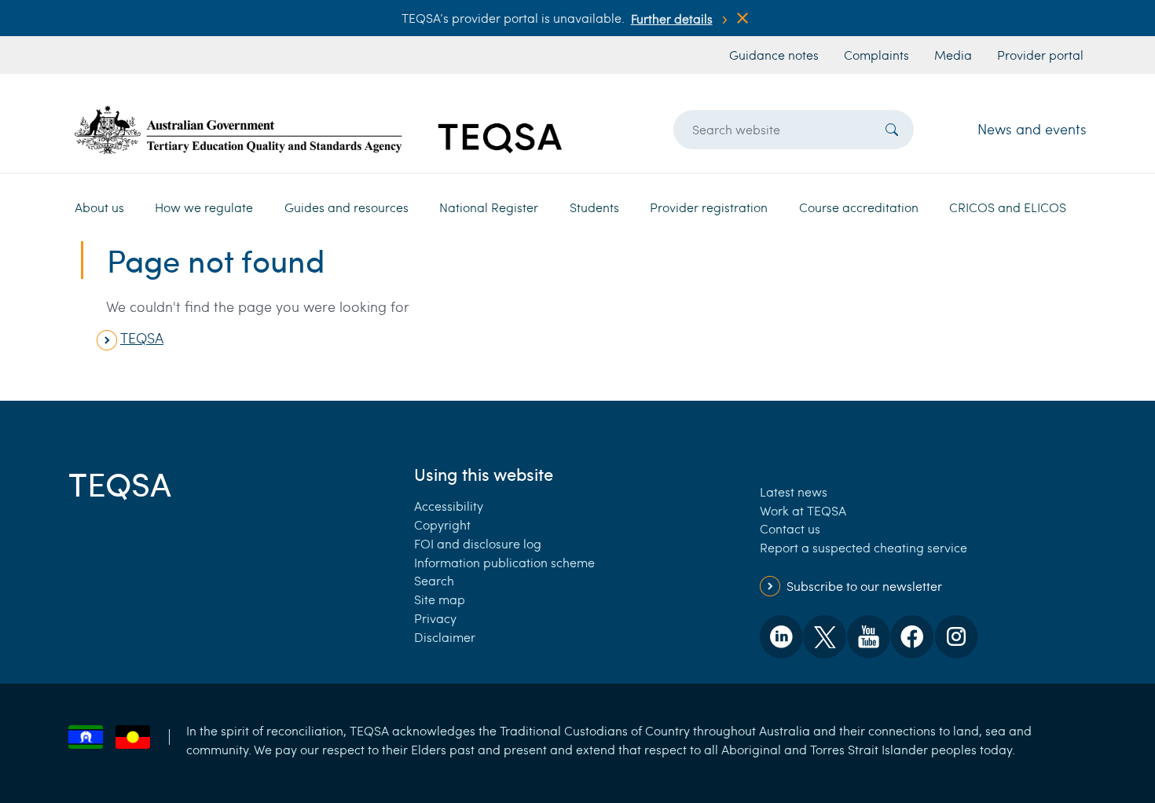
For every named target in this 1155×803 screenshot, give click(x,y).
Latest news (793, 491)
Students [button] (594, 207)
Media (953, 54)
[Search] (892, 129)
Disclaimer (444, 637)
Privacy (435, 618)
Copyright (442, 524)
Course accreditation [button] (858, 207)
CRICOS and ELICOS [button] (1007, 207)
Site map (439, 599)
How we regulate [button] (204, 207)
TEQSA (141, 337)
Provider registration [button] (709, 207)
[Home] (318, 129)
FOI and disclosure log (477, 543)
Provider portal (1040, 54)
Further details (672, 18)
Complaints (876, 54)
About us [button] (99, 207)
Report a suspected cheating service (863, 547)
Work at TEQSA (803, 510)
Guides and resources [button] (346, 207)
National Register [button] (488, 207)
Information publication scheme (504, 562)
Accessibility (448, 505)
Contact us (790, 528)
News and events (1032, 128)
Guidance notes (774, 54)
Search (434, 580)
